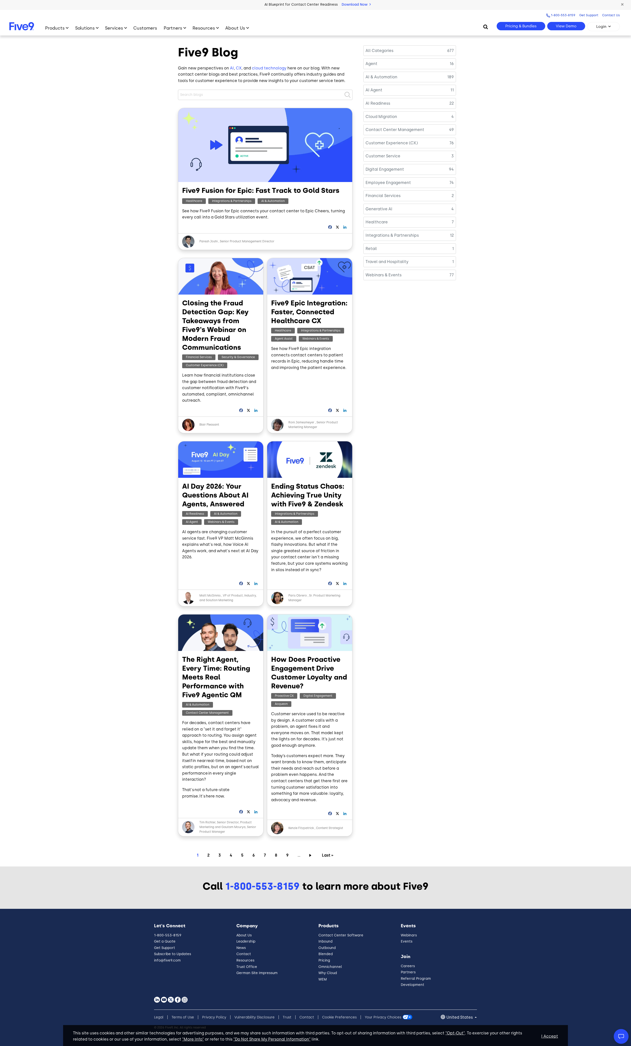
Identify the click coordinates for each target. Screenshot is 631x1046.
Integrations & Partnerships (231, 201)
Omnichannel (330, 967)
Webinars (409, 935)
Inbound (325, 941)
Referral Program (416, 979)
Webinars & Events (315, 338)
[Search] (485, 26)
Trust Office (246, 967)
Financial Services (199, 357)
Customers (145, 28)
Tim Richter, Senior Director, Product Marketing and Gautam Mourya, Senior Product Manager (227, 827)
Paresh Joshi (208, 241)
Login (601, 26)
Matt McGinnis (210, 595)
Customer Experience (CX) (205, 365)
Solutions (85, 28)
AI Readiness (195, 513)
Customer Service (383, 156)
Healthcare (194, 201)
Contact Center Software (340, 935)
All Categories (379, 50)
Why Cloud (327, 973)
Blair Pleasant (209, 424)
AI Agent (192, 522)
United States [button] (460, 1017)
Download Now (355, 4)
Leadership (245, 941)
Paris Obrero (297, 595)
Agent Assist (284, 338)
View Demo (566, 26)
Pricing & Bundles (521, 26)
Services (114, 28)
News (241, 948)
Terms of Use (183, 1017)
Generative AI (379, 209)
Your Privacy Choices (383, 1017)
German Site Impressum (257, 973)
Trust (287, 1017)
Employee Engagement (388, 182)
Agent (371, 63)
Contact (243, 954)
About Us (235, 28)
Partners (173, 28)
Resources (204, 28)
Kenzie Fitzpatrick (301, 828)
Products (55, 28)
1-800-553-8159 (563, 15)
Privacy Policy (214, 1017)
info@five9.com (167, 960)
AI (232, 68)
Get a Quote (164, 941)
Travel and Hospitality (387, 261)
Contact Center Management (207, 712)
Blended (325, 954)
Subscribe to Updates (172, 954)
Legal (158, 1017)
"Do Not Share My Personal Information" (272, 1039)
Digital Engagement (317, 695)
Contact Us (611, 15)
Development (412, 985)
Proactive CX (284, 695)
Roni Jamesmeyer (301, 422)
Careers (408, 966)
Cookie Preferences (339, 1017)
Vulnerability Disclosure (254, 1017)
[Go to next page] (311, 855)
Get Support (588, 15)
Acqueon (281, 704)
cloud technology (269, 68)
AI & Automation (273, 201)
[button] (622, 4)
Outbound (327, 948)
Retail (371, 248)
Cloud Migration (381, 116)
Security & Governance (238, 357)
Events (406, 941)
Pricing (324, 960)
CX (239, 68)
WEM (322, 979)
